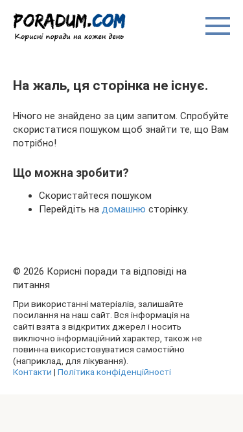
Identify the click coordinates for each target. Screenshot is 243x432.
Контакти (32, 372)
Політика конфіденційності (114, 372)
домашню (124, 209)
